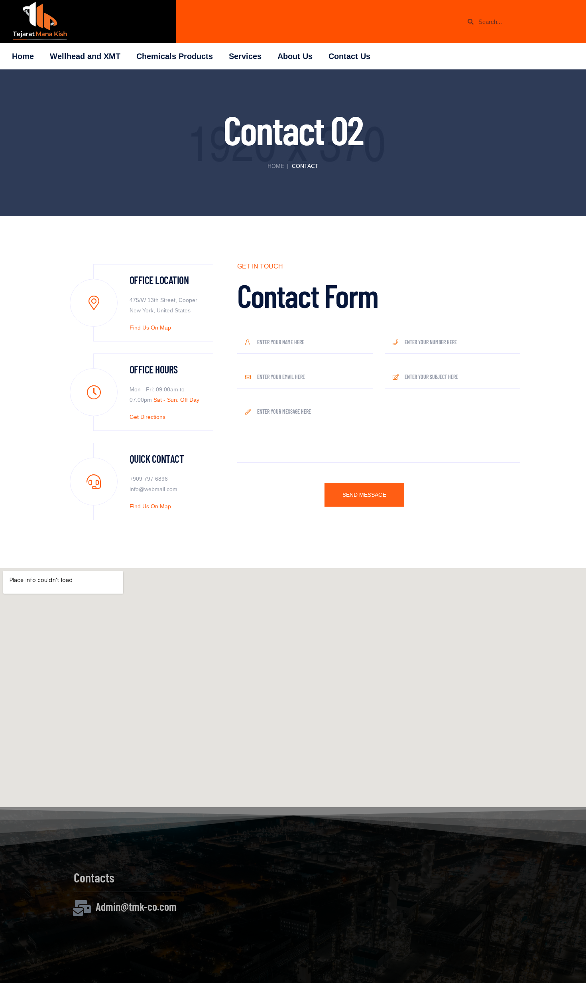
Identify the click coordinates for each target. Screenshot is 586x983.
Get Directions (147, 417)
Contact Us (349, 56)
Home (23, 56)
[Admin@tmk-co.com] (82, 908)
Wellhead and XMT (85, 56)
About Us (295, 56)
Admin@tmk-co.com (136, 906)
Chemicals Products (174, 56)
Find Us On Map (150, 328)
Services (245, 56)
